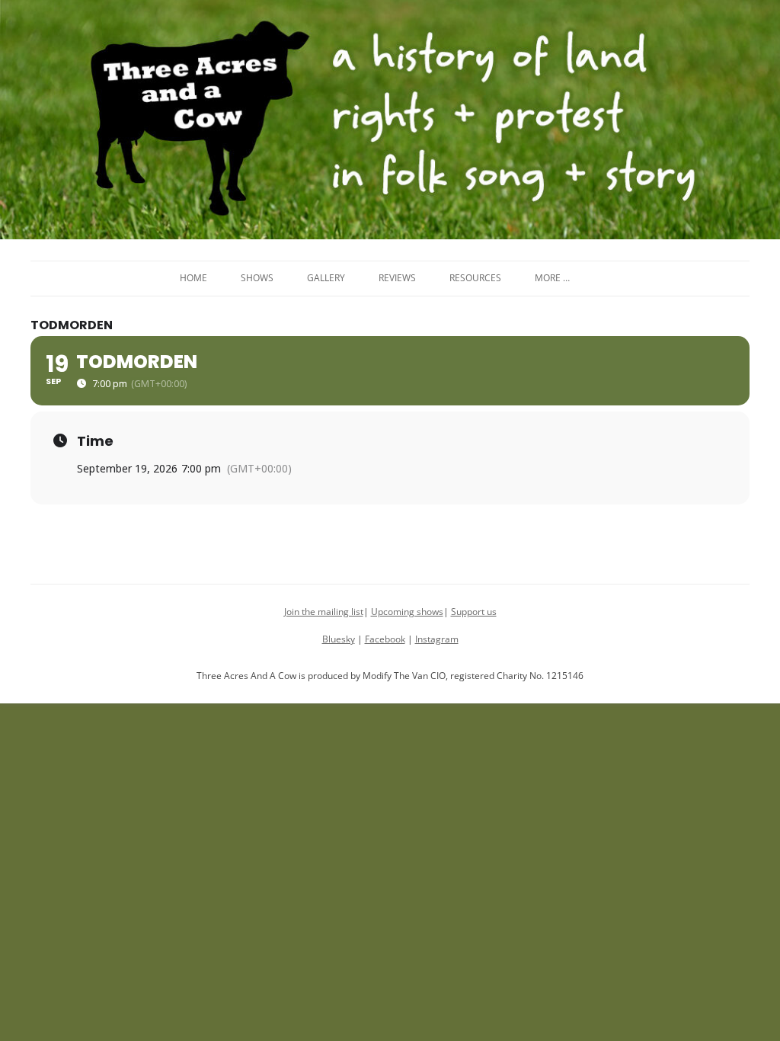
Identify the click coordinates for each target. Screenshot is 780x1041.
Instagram (437, 639)
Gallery (326, 277)
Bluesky (338, 639)
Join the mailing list (323, 611)
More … (552, 277)
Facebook (385, 639)
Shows (257, 277)
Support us (474, 611)
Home (193, 277)
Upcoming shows (407, 611)
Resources (475, 277)
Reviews (397, 277)
